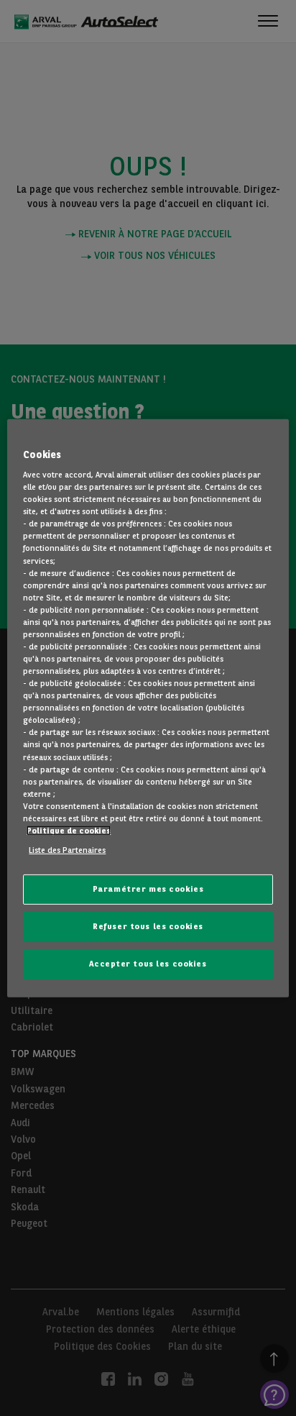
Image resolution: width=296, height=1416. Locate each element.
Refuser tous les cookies (148, 926)
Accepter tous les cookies (147, 964)
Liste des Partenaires (67, 850)
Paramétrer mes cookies (148, 889)
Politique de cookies (69, 831)
